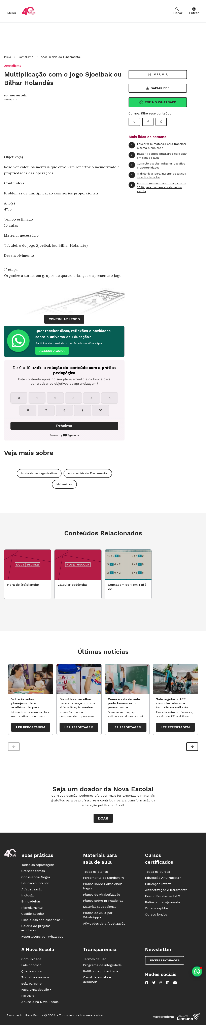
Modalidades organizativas (39, 473)
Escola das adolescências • (42, 920)
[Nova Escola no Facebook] (146, 982)
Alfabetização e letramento (166, 890)
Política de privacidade (100, 971)
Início (7, 56)
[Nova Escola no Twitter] (154, 982)
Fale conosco (31, 965)
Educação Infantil (35, 883)
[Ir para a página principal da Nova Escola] (29, 11)
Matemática (64, 484)
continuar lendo (64, 319)
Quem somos (31, 971)
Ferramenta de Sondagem (103, 878)
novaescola (18, 95)
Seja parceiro (31, 983)
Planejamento (32, 908)
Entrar (194, 13)
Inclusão (28, 895)
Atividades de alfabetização (104, 923)
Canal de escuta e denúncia (97, 979)
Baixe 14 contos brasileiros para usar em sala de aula (159, 155)
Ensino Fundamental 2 (162, 896)
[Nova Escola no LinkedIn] (167, 982)
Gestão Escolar (32, 914)
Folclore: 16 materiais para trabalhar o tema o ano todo (158, 145)
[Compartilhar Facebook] (147, 122)
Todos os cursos (157, 872)
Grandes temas (33, 871)
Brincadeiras (31, 901)
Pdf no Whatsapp (160, 102)
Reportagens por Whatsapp (42, 936)
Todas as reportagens (38, 865)
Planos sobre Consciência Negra (103, 886)
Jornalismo (26, 56)
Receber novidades (164, 960)
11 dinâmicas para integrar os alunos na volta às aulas (158, 175)
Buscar (177, 13)
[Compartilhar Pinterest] (161, 122)
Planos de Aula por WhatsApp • (97, 915)
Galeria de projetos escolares (35, 928)
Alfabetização (31, 889)
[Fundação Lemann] (188, 1016)
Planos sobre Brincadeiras (103, 900)
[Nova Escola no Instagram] (161, 982)
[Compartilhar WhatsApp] (134, 122)
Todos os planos (95, 872)
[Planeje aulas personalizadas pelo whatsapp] (197, 971)
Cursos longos (156, 914)
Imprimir (160, 74)
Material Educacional (99, 906)
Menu (11, 13)
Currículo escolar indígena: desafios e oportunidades (158, 165)
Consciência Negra (35, 877)
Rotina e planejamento (162, 902)
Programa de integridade (102, 965)
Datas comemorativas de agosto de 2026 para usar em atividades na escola (158, 187)
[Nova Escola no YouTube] (175, 982)
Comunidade (31, 959)
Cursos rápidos (156, 908)
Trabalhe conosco (35, 977)
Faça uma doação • (36, 989)
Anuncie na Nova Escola (40, 1002)
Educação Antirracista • (163, 878)
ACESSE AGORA (52, 351)
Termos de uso (94, 959)
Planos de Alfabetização (101, 894)
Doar (103, 818)
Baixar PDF (160, 88)
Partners (28, 995)
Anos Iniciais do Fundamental (61, 56)
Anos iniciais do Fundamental (88, 473)
